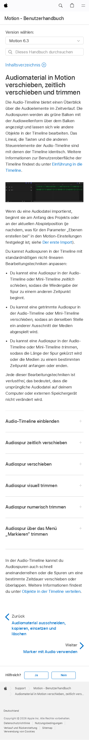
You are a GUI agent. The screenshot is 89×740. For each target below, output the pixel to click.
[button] (60, 5)
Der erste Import (57, 242)
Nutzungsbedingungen (48, 723)
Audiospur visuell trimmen (31, 485)
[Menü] (83, 5)
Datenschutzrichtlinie (17, 723)
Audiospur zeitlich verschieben (36, 442)
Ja (36, 675)
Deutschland (11, 710)
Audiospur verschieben (28, 464)
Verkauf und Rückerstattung (20, 728)
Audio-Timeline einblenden (32, 421)
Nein (64, 675)
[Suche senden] (10, 52)
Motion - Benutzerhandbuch (34, 18)
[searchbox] (44, 51)
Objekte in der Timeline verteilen (51, 591)
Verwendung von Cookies (19, 731)
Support (20, 688)
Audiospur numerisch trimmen (35, 507)
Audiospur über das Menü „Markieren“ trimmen (31, 531)
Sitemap (47, 728)
